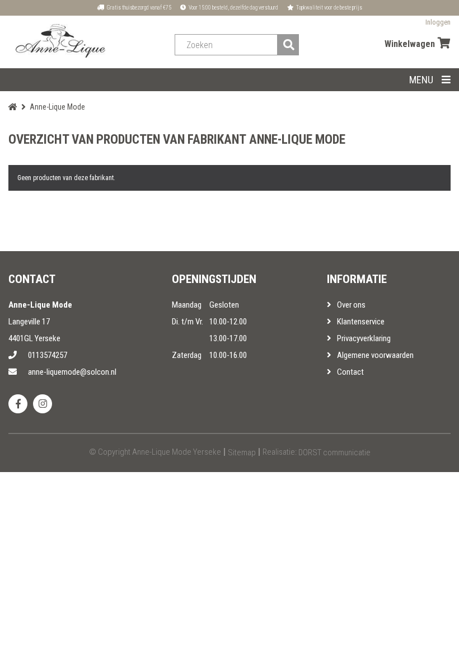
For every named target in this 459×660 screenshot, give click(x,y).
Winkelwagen (410, 44)
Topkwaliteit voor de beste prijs (328, 7)
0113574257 (47, 355)
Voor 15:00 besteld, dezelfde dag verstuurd (233, 7)
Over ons (351, 305)
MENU (421, 80)
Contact (350, 372)
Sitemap (242, 452)
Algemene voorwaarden (375, 355)
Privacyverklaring (364, 338)
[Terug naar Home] (12, 106)
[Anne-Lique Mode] (60, 41)
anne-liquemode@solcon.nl (72, 372)
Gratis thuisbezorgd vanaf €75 (138, 7)
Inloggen (438, 22)
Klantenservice (361, 322)
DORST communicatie (334, 452)
